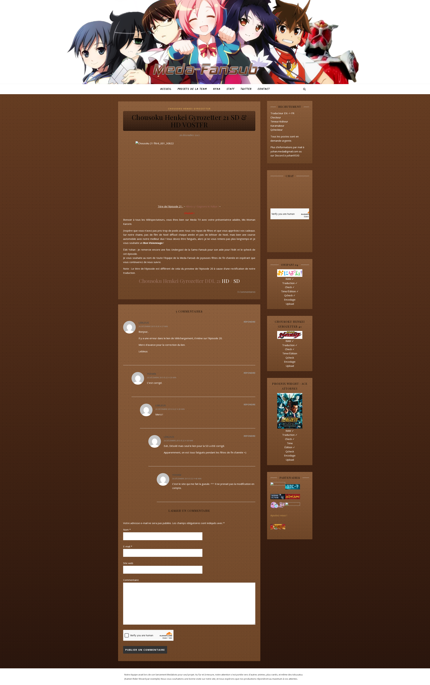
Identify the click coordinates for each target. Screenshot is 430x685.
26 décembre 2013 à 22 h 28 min (170, 409)
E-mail (127, 546)
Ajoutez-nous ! (278, 515)
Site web (128, 563)
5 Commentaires (246, 291)
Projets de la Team (192, 89)
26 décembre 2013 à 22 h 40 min (186, 478)
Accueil (165, 89)
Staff (230, 89)
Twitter (246, 89)
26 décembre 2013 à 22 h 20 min (161, 377)
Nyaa (216, 89)
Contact (264, 89)
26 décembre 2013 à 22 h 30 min (178, 440)
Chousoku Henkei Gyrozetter (189, 108)
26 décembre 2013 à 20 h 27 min (153, 326)
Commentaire (131, 580)
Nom (127, 529)
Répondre (249, 321)
